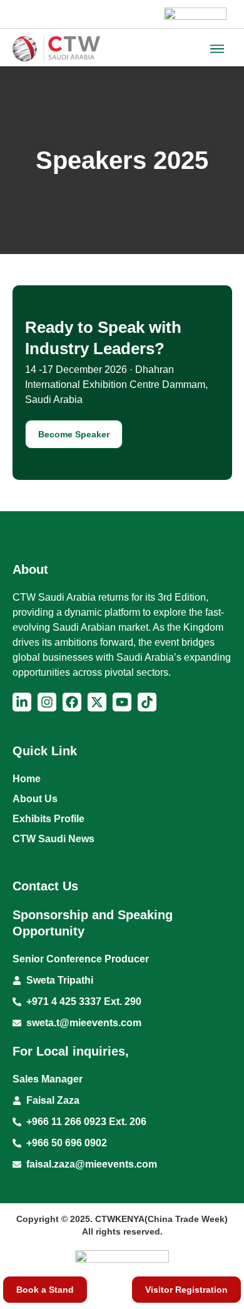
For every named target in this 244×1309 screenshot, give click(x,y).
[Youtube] (122, 702)
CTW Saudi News (53, 838)
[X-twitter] (97, 702)
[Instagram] (47, 702)
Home (27, 778)
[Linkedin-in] (22, 702)
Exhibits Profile (48, 818)
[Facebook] (72, 702)
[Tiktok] (147, 702)
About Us (35, 798)
